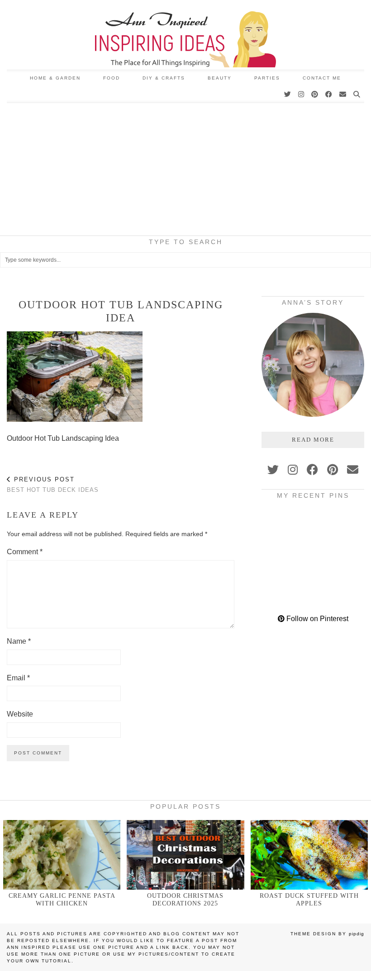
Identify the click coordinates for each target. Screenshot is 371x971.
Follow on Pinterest (316, 618)
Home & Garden (55, 77)
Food (111, 77)
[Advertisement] (185, 171)
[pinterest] (332, 469)
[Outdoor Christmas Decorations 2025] (185, 854)
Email (18, 678)
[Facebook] (329, 94)
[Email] (343, 94)
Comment (25, 552)
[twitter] (273, 469)
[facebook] (312, 469)
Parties (267, 77)
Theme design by (327, 933)
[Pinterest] (315, 94)
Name (19, 641)
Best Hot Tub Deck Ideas (53, 484)
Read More (313, 439)
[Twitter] (288, 94)
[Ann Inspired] (185, 35)
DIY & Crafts (164, 77)
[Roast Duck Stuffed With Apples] (309, 854)
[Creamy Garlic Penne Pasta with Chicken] (61, 854)
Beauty (220, 77)
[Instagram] (301, 94)
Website (20, 714)
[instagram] (293, 469)
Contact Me (322, 77)
